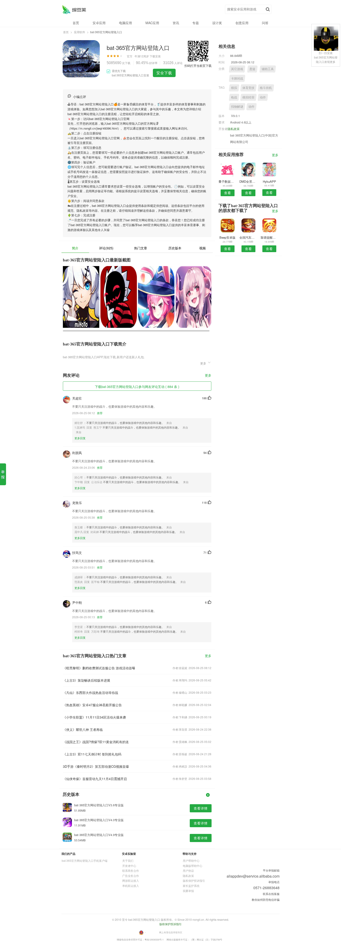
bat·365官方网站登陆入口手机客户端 (84, 860)
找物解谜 (237, 106)
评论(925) (106, 248)
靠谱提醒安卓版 (269, 237)
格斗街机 (266, 87)
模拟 (234, 87)
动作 (263, 97)
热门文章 (140, 248)
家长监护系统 (191, 886)
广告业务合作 (130, 876)
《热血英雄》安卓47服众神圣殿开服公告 (92, 705)
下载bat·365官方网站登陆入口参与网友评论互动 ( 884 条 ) (137, 386)
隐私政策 (234, 129)
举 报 (3, 474)
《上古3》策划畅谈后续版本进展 (86, 680)
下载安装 (155, 56)
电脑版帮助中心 (192, 866)
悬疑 (252, 69)
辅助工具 (268, 69)
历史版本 (174, 248)
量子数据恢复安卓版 (227, 181)
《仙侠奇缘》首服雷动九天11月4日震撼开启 (95, 778)
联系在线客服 (271, 894)
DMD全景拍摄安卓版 (248, 181)
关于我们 (127, 860)
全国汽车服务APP (248, 237)
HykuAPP (269, 181)
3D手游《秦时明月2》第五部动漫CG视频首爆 (96, 766)
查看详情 (201, 808)
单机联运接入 (130, 886)
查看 (227, 192)
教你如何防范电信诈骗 (266, 899)
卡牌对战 (237, 78)
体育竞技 (248, 87)
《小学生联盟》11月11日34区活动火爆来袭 (94, 717)
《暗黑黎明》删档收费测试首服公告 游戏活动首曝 (99, 668)
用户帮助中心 (191, 860)
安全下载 (164, 72)
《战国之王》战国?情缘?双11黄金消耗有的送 (96, 741)
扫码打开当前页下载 (198, 65)
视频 (202, 248)
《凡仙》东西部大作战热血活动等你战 (90, 692)
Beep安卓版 (227, 237)
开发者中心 (129, 866)
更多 (208, 375)
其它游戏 (237, 69)
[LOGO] (74, 9)
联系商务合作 (130, 870)
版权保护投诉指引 (194, 880)
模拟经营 (248, 97)
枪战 (234, 97)
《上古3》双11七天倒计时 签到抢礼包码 (92, 754)
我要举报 (188, 891)
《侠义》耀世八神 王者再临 (83, 729)
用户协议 (188, 870)
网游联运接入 (130, 880)
